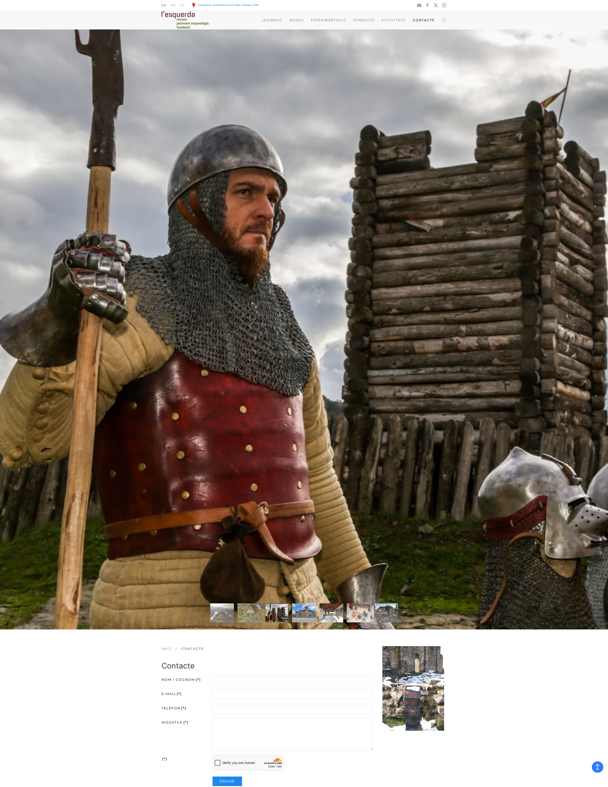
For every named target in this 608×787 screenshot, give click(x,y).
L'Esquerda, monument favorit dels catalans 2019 (228, 5)
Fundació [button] (363, 20)
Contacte (424, 20)
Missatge (175, 722)
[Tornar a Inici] (185, 19)
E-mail (172, 694)
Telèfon (174, 708)
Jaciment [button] (271, 20)
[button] (444, 19)
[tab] (222, 612)
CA (164, 5)
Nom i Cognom (181, 679)
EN (173, 5)
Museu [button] (297, 20)
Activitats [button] (393, 20)
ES (182, 5)
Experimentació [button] (328, 20)
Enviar (227, 781)
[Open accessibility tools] (597, 767)
